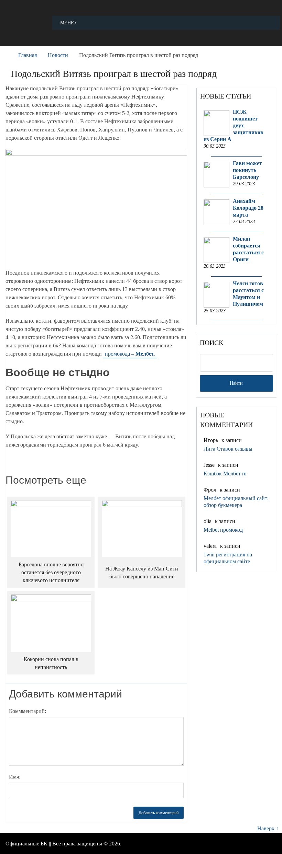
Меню (68, 22)
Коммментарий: (27, 711)
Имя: (14, 777)
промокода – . (130, 354)
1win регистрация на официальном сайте (228, 558)
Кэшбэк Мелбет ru (225, 473)
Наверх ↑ (268, 828)
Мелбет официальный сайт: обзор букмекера (236, 501)
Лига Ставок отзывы (228, 449)
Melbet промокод (223, 530)
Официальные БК (26, 843)
